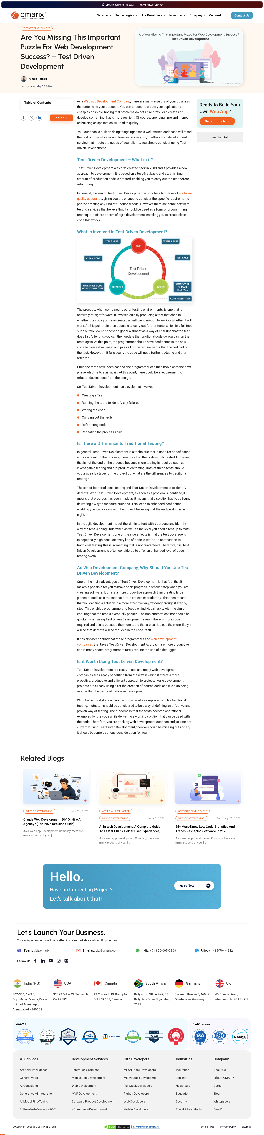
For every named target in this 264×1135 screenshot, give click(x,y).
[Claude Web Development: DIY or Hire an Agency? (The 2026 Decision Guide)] (55, 786)
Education (182, 1093)
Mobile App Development (88, 1078)
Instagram (58, 961)
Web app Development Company (107, 101)
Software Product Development (93, 1101)
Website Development (37, 28)
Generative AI (29, 1078)
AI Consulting (29, 1085)
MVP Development (84, 1093)
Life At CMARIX (224, 1078)
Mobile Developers (136, 1109)
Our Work (215, 15)
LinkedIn (39, 118)
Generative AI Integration (37, 1093)
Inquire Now (186, 885)
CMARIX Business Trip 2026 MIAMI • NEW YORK (132, 5)
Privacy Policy (228, 1126)
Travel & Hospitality (189, 1109)
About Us (220, 1070)
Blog (217, 1093)
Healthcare (183, 1085)
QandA (218, 1109)
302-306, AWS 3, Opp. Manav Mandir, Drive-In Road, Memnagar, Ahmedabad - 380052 (30, 1001)
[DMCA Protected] (117, 1127)
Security (181, 1101)
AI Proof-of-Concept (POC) (38, 1109)
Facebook (23, 118)
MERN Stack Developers (140, 1078)
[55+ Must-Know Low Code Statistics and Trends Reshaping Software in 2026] (208, 786)
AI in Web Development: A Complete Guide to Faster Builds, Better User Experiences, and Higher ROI (129, 831)
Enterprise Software (85, 1070)
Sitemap (246, 1126)
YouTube (50, 961)
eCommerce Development (89, 1109)
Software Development (192, 811)
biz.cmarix (42, 950)
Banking (181, 1078)
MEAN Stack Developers (140, 1070)
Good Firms (25, 1037)
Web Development (84, 1085)
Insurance (182, 1070)
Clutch (47, 1037)
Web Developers (134, 1101)
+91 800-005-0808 (163, 950)
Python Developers (136, 1093)
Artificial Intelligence (115, 811)
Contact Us (242, 15)
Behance (66, 961)
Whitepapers (222, 1101)
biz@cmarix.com (107, 950)
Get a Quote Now (217, 121)
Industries (176, 15)
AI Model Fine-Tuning (34, 1101)
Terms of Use (206, 1126)
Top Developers (68, 1037)
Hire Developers (152, 15)
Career (218, 1085)
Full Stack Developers (138, 1085)
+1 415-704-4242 (221, 950)
